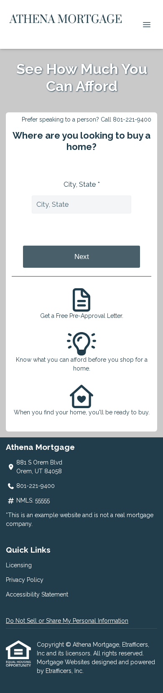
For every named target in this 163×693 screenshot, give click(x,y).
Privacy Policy (24, 579)
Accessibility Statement (37, 594)
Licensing (19, 565)
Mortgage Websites (64, 662)
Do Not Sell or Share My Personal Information (67, 620)
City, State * (82, 184)
